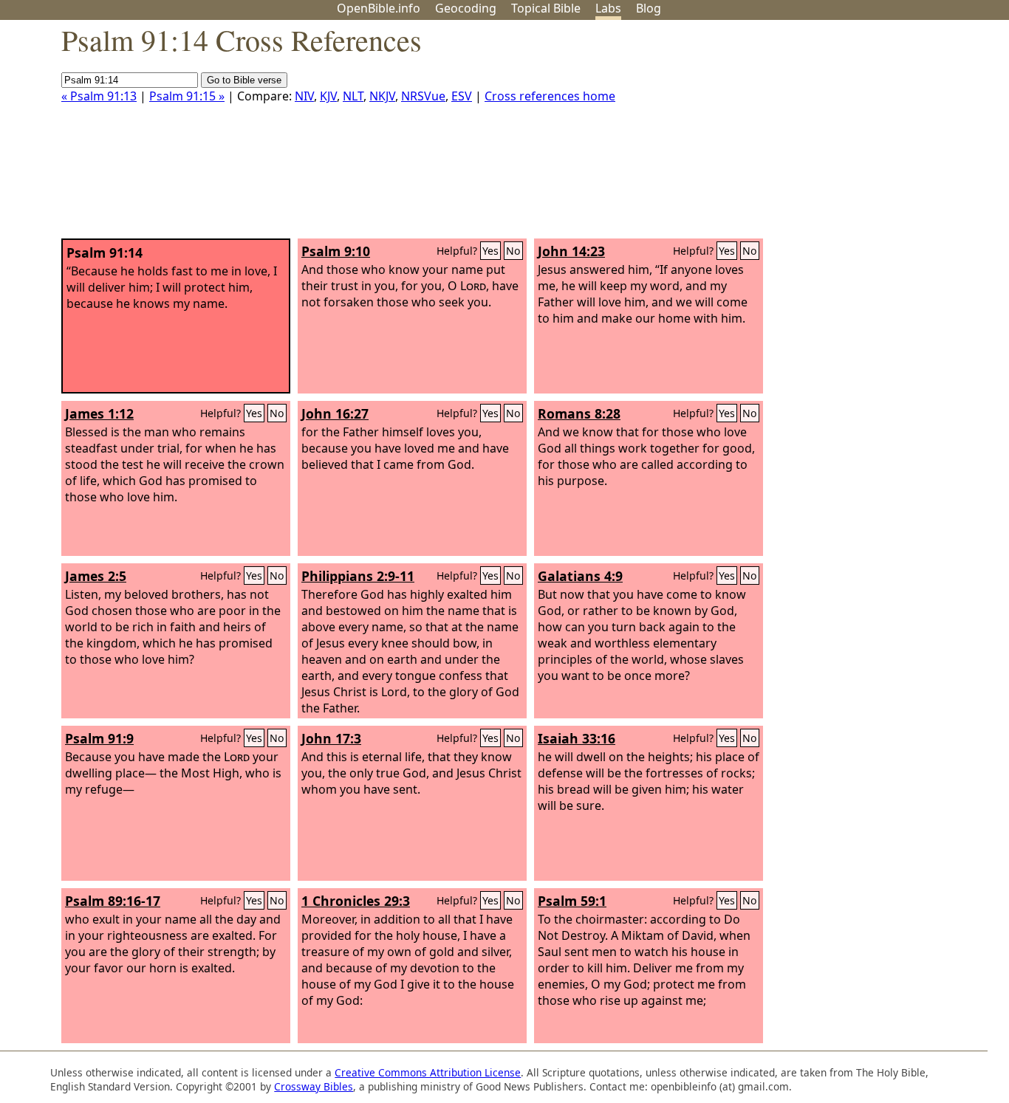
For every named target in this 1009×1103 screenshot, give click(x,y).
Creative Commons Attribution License (428, 1072)
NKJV (382, 96)
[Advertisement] (859, 135)
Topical (546, 8)
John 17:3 (331, 738)
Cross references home (550, 96)
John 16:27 (335, 413)
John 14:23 (571, 251)
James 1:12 (99, 413)
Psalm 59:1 (572, 901)
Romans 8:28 (579, 413)
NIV (304, 96)
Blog (648, 8)
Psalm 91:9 (99, 738)
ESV (461, 96)
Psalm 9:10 (335, 251)
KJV (328, 96)
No (513, 251)
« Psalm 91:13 (99, 96)
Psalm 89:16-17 (112, 901)
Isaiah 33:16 (576, 738)
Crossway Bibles (313, 1086)
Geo (465, 8)
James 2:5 (95, 576)
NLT (353, 96)
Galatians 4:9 (580, 576)
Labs (608, 8)
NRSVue (423, 96)
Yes (490, 251)
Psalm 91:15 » (187, 96)
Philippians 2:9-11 (357, 576)
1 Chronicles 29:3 (355, 901)
